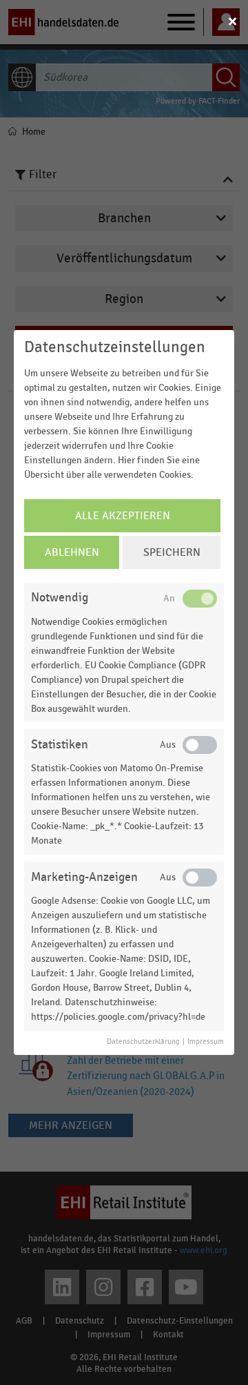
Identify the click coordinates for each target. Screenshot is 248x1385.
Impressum (205, 1042)
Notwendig (59, 597)
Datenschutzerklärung (143, 1042)
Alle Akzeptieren (122, 516)
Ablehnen (72, 552)
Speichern (171, 552)
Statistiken (59, 744)
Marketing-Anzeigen (84, 877)
